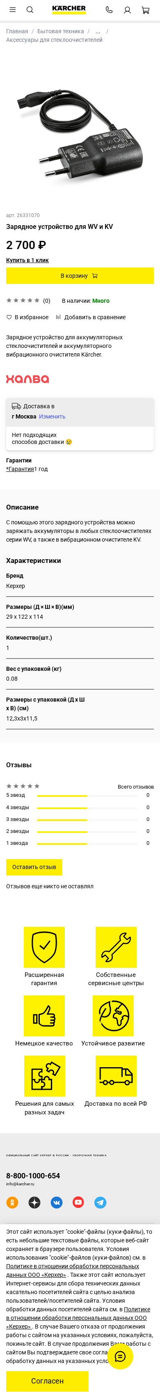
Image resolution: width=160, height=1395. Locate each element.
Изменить (52, 416)
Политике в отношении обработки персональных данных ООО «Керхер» (78, 1318)
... (98, 31)
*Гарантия (20, 469)
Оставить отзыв (34, 867)
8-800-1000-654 (33, 1175)
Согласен (47, 1381)
